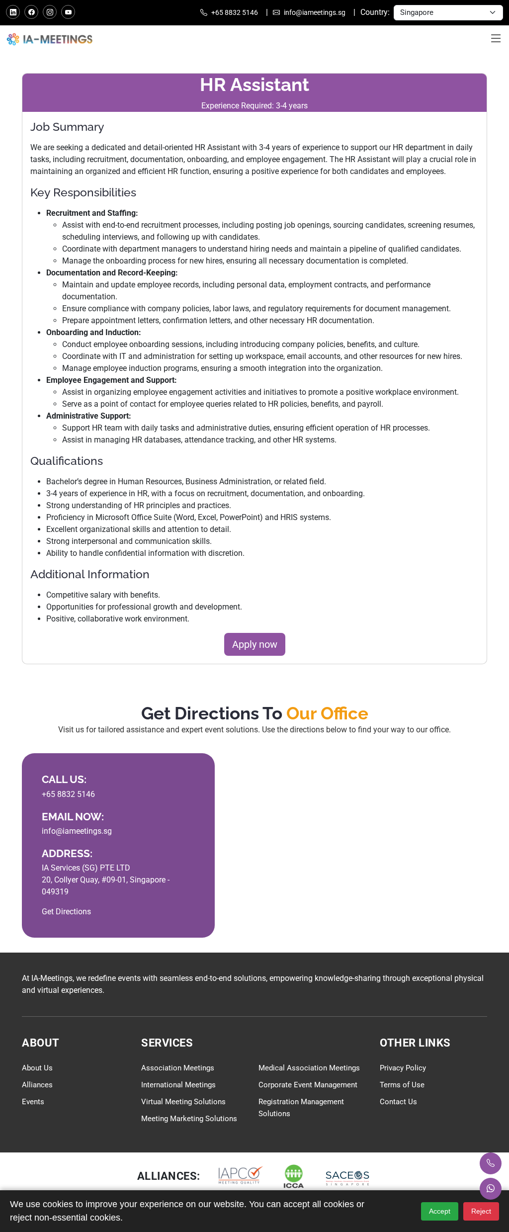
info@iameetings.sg (313, 12)
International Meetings (178, 1084)
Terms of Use (402, 1084)
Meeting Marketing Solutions (189, 1118)
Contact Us (398, 1101)
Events (33, 1101)
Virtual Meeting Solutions (183, 1101)
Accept (439, 1211)
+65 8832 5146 (234, 12)
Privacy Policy (403, 1067)
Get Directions (66, 911)
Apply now (254, 644)
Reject (481, 1211)
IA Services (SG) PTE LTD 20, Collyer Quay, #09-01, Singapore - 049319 (106, 879)
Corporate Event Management (307, 1084)
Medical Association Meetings (309, 1067)
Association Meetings (177, 1067)
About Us (37, 1067)
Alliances (37, 1084)
